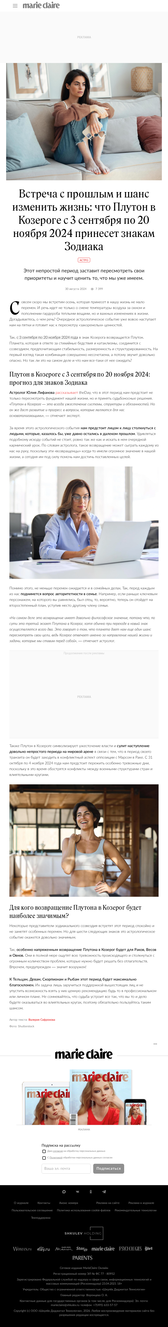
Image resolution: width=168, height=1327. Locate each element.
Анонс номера (68, 1203)
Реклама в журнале (141, 1203)
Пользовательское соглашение (32, 1210)
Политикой (56, 1157)
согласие (58, 1151)
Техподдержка (40, 1217)
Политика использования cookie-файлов (83, 1210)
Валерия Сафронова (41, 1019)
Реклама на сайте (107, 1203)
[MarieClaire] (41, 5)
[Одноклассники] (90, 1191)
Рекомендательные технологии (136, 1210)
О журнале (21, 1203)
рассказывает (67, 393)
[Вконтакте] (77, 1191)
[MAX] (64, 1191)
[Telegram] (104, 1191)
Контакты (43, 1203)
